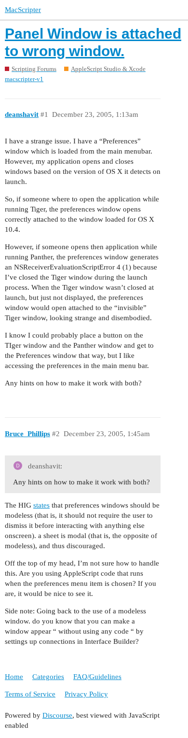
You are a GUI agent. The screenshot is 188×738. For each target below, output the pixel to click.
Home (14, 677)
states (41, 505)
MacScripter (23, 10)
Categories (48, 677)
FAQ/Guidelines (97, 677)
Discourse (57, 715)
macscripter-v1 (24, 79)
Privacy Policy (86, 694)
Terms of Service (30, 694)
